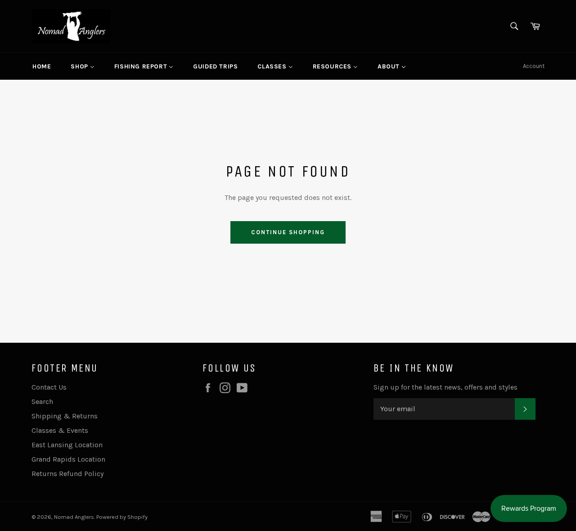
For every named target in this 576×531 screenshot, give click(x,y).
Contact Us (49, 387)
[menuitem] (41, 66)
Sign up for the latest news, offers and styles (446, 387)
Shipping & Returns (65, 416)
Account (533, 66)
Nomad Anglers (74, 516)
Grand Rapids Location (68, 459)
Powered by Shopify (122, 516)
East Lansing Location (67, 444)
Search (42, 401)
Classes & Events (60, 430)
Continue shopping (287, 232)
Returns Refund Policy (68, 473)
